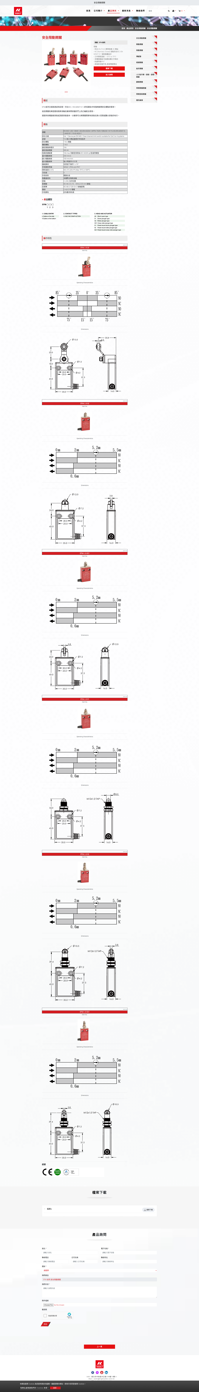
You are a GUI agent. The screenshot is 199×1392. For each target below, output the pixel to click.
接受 (54, 1388)
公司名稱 (75, 1257)
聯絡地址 (104, 1257)
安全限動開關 (140, 28)
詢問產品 (45, 1275)
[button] (43, 66)
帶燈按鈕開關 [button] (141, 94)
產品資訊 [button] (112, 11)
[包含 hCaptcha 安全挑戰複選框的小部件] (57, 1316)
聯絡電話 (45, 1257)
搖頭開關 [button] (139, 62)
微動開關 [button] (139, 44)
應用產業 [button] (139, 100)
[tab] (144, 38)
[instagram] (97, 1372)
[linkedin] (106, 1372)
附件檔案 (45, 1301)
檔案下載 (109, 68)
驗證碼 (44, 1310)
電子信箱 (105, 1249)
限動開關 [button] (139, 50)
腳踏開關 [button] (139, 82)
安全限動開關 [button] (141, 38)
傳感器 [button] (138, 56)
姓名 (44, 1249)
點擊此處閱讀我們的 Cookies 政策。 (34, 1388)
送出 (45, 1324)
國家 (44, 1266)
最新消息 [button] (127, 11)
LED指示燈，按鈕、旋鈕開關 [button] (145, 76)
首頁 (88, 11)
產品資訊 (130, 28)
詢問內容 (46, 1284)
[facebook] (93, 1372)
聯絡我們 (140, 11)
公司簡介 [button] (98, 11)
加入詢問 (109, 75)
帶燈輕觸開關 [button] (141, 88)
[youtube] (102, 1372)
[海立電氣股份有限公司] (18, 10)
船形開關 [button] (139, 69)
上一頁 (99, 1347)
